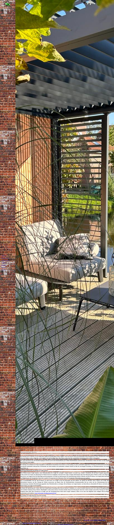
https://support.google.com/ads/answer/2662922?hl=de (94, 520)
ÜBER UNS (3, 255)
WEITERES (3, 267)
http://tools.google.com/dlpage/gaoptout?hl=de (45, 493)
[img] (64, 223)
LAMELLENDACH (5, 260)
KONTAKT (3, 269)
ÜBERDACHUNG (5, 258)
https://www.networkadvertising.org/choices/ (32, 523)
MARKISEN (3, 265)
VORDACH (3, 262)
